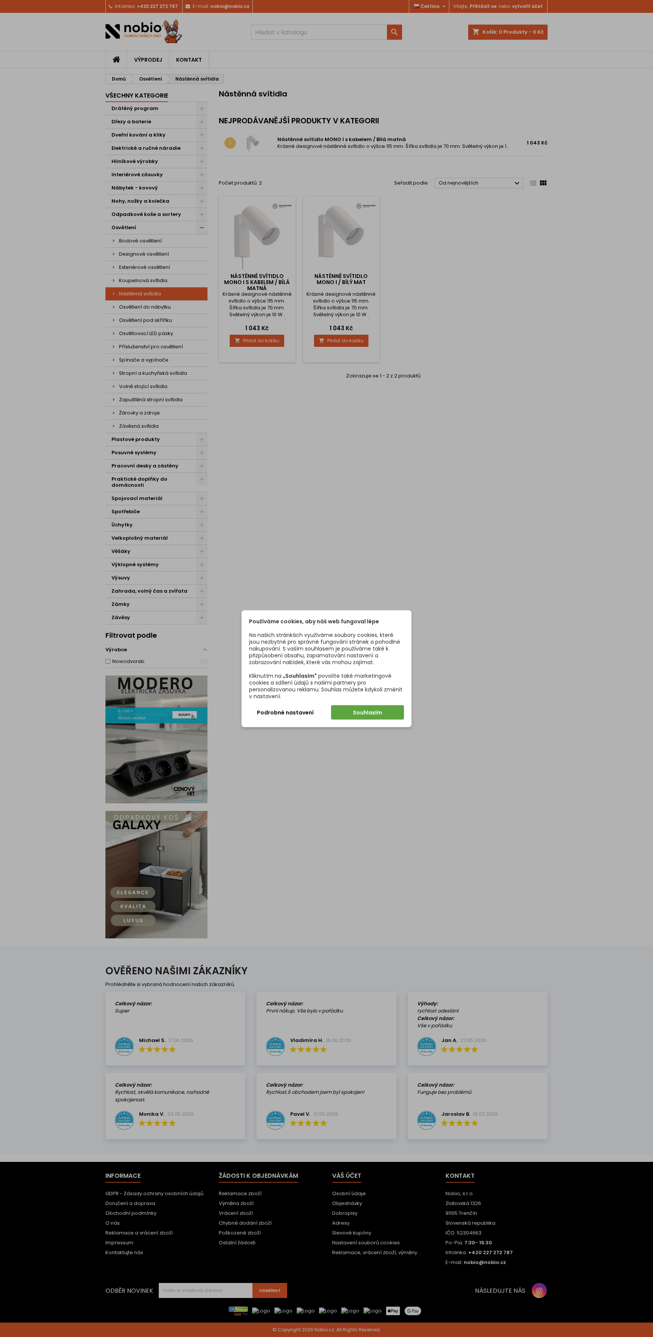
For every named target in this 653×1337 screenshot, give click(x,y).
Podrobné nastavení (285, 712)
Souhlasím (367, 712)
